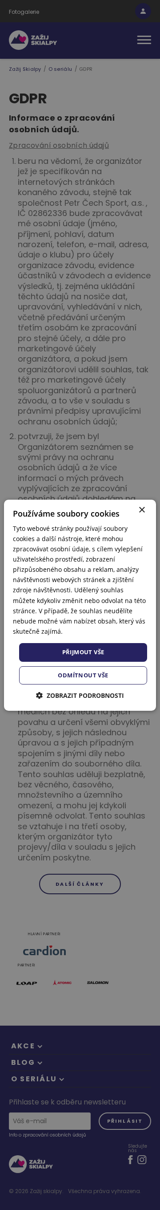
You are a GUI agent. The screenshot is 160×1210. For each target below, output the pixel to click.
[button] (80, 695)
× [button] (141, 509)
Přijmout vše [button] (83, 652)
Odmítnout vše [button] (83, 675)
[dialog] (80, 605)
